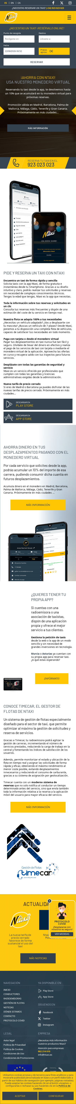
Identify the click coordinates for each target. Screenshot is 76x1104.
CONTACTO (9, 1016)
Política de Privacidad (15, 1044)
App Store (48, 996)
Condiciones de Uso (14, 1053)
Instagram (48, 1024)
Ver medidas (62, 934)
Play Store (48, 990)
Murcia (35, 653)
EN (12, 2)
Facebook (48, 1012)
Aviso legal (9, 1040)
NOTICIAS (9, 1007)
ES (5, 2)
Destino (42, 33)
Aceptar (20, 1095)
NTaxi (12, 17)
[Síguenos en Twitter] (62, 3)
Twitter (46, 1018)
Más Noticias (38, 958)
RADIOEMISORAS (12, 998)
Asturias (47, 653)
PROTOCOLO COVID (14, 1020)
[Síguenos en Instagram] (70, 3)
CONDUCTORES (12, 994)
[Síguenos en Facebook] (53, 3)
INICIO (7, 989)
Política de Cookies (13, 1049)
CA (19, 2)
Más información (38, 128)
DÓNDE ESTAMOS (13, 1011)
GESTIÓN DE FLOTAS (14, 1003)
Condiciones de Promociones (19, 1057)
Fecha (6, 45)
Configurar (56, 1095)
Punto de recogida (12, 33)
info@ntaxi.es (45, 1054)
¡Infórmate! (52, 678)
